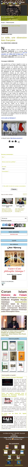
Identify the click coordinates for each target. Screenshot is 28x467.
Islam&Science (9, 465)
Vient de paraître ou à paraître (8, 375)
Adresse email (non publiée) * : (9, 161)
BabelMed (22, 454)
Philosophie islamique (9, 309)
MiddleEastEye (14, 454)
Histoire (24, 306)
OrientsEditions (19, 465)
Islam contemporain (9, 308)
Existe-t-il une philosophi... (7, 281)
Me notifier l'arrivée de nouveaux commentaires (15, 186)
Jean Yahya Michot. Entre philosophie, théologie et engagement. (20, 210)
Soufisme (5, 300)
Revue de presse (10, 22)
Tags (21, 439)
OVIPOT (23, 449)
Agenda (14, 240)
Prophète (15, 300)
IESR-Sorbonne (7, 449)
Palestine (5, 304)
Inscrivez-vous (14, 234)
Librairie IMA (9, 460)
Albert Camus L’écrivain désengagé (12, 377)
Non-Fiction (16, 449)
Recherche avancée (6, 220)
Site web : (4, 166)
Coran (6, 292)
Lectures (5, 454)
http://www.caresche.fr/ (16, 138)
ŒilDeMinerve (18, 460)
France (17, 311)
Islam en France (9, 297)
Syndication (16, 439)
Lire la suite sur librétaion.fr (8, 118)
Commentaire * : (5, 171)
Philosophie (10, 311)
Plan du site (8, 439)
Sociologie (22, 298)
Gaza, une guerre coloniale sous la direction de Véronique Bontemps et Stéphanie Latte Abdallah (14, 395)
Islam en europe (13, 306)
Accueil (3, 22)
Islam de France (19, 304)
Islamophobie (21, 302)
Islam (23, 291)
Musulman (23, 308)
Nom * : (3, 157)
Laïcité (3, 306)
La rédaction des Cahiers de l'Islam (11, 25)
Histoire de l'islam (14, 295)
